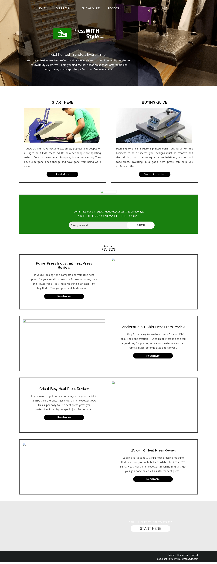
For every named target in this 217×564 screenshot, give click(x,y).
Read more (64, 417)
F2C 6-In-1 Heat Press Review (153, 450)
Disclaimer (182, 555)
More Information (154, 174)
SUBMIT (141, 225)
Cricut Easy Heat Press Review (64, 389)
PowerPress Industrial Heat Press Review (64, 265)
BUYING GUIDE (154, 102)
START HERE (62, 102)
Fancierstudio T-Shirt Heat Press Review (153, 327)
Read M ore (62, 174)
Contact (194, 555)
